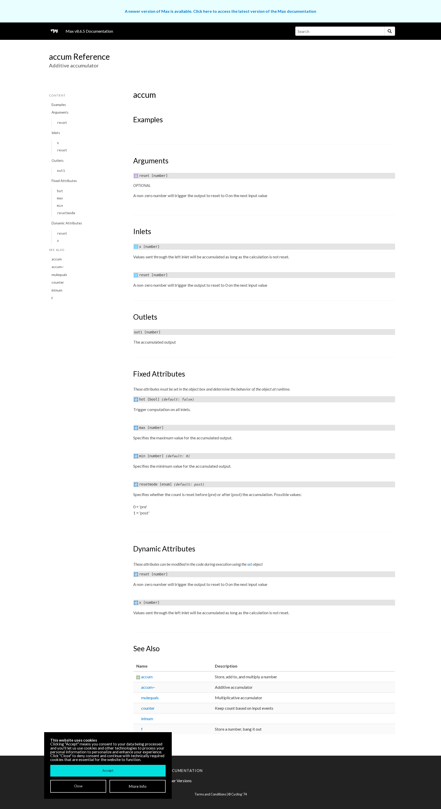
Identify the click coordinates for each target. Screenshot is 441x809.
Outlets (58, 161)
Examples (59, 105)
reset (62, 123)
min (60, 206)
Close (78, 786)
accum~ (58, 267)
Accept (107, 770)
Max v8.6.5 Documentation (89, 31)
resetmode (66, 213)
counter (58, 282)
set (249, 564)
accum (57, 259)
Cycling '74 (239, 794)
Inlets (56, 133)
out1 (61, 171)
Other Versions (178, 780)
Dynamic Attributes (67, 223)
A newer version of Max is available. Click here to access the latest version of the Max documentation (220, 11)
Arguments (60, 112)
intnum (57, 290)
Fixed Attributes (64, 181)
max (60, 198)
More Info (137, 786)
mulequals (59, 275)
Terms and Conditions (210, 794)
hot (60, 191)
